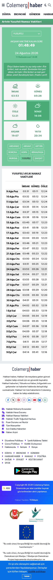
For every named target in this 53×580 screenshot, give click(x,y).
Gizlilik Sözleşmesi (33, 444)
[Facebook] (8, 400)
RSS (8, 488)
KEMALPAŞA (37, 152)
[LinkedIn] (29, 400)
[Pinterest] (18, 400)
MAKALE (29, 456)
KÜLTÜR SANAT (36, 459)
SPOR (7, 463)
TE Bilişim (33, 500)
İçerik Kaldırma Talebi (37, 440)
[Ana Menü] (3, 5)
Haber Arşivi (12, 432)
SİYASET (20, 459)
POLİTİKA (41, 456)
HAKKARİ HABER (12, 456)
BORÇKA (13, 152)
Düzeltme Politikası (14, 440)
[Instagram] (23, 400)
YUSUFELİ (26, 158)
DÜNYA (6, 14)
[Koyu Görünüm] (45, 5)
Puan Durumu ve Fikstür (17, 422)
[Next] (39, 400)
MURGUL (13, 158)
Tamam (26, 576)
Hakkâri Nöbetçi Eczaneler (18, 409)
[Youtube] (34, 400)
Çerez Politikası (12, 444)
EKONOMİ (20, 14)
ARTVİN (39, 146)
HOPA (24, 152)
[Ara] (49, 5)
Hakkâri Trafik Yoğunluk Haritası (21, 419)
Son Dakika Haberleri (16, 429)
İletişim (23, 447)
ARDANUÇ (14, 146)
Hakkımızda (10, 447)
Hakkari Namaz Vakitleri (17, 416)
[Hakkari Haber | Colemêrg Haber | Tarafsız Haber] (24, 5)
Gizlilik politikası (36, 571)
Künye (35, 447)
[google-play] (27, 471)
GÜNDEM (34, 14)
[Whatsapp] (45, 400)
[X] (13, 400)
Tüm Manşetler (13, 426)
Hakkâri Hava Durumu (16, 412)
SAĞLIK (8, 459)
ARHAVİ (27, 146)
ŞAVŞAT (39, 158)
